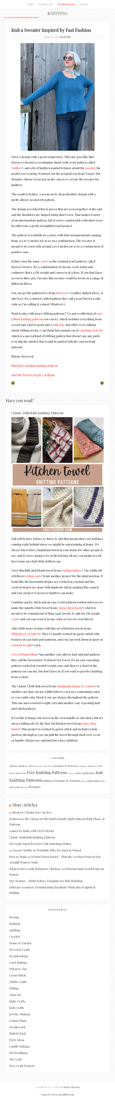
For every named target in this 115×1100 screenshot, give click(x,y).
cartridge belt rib (90, 330)
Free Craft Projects (22, 1066)
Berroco (61, 293)
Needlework (17, 1027)
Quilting (14, 930)
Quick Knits (93, 780)
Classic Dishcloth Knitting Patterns (37, 413)
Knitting (58, 13)
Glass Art (15, 995)
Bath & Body (17, 1033)
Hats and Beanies (85, 773)
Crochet (14, 936)
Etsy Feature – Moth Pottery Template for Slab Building (46, 881)
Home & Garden (20, 943)
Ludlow (16, 168)
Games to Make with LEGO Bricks (31, 831)
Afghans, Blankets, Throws (22, 766)
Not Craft (15, 1059)
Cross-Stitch (17, 975)
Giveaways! (71, 773)
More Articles (24, 805)
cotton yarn (33, 576)
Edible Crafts (18, 982)
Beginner (59, 765)
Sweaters (35, 787)
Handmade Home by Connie (76, 686)
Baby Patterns (48, 766)
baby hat (39, 766)
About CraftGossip (71, 1087)
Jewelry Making (19, 1014)
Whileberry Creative (25, 634)
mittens (83, 781)
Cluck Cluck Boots (70, 608)
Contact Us (45, 1094)
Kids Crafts (16, 1008)
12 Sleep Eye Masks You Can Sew (30, 812)
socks (26, 787)
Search (84, 4)
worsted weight (21, 645)
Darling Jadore (71, 570)
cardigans (83, 766)
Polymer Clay (18, 969)
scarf (102, 780)
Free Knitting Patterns (47, 772)
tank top (58, 325)
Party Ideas (16, 1040)
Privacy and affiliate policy (63, 1094)
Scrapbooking (18, 956)
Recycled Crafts (19, 949)
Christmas (92, 766)
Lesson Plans (17, 1020)
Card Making (18, 962)
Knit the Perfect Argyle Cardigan (33, 375)
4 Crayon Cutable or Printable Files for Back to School (45, 850)
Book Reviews (72, 765)
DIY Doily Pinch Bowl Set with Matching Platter (40, 844)
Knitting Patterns (25, 780)
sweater (90, 168)
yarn (43, 261)
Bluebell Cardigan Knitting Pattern (34, 366)
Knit (99, 772)
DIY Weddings (18, 1053)
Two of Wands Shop (24, 654)
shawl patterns (16, 787)
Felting (14, 988)
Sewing (14, 917)
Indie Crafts (17, 1001)
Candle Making (19, 1046)
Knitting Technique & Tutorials (61, 780)
